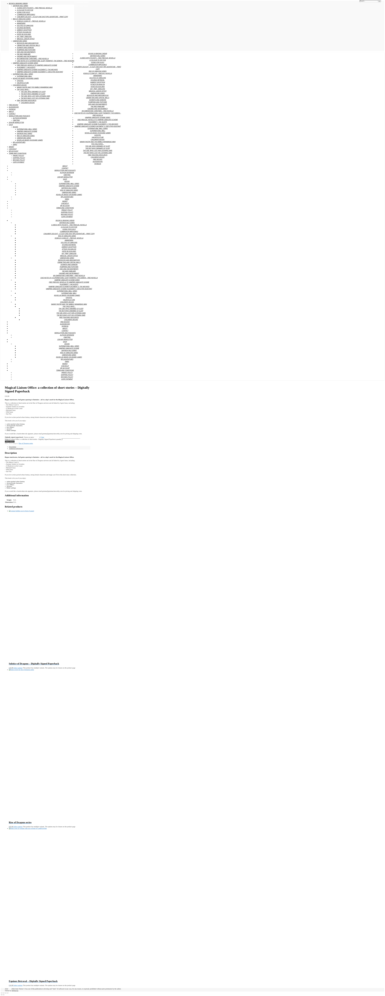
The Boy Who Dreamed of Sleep (33, 94)
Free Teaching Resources (26, 100)
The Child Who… (23, 89)
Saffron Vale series (24, 133)
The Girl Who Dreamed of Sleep (33, 92)
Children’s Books (20, 85)
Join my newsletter (16, 122)
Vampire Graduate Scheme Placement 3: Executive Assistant (40, 72)
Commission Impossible (26, 14)
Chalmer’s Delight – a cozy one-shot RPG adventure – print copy (42, 17)
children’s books (28, 103)
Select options (18, 668)
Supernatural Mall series (27, 129)
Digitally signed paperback (14, 437)
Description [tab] (12, 447)
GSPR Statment (18, 162)
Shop (11, 125)
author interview (20, 118)
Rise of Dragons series (22, 19)
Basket (11, 147)
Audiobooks (14, 107)
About (11, 111)
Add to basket (10, 441)
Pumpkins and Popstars (26, 50)
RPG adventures (19, 142)
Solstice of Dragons (25, 25)
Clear (42, 437)
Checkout (13, 149)
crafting (16, 120)
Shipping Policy (19, 158)
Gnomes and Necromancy (27, 56)
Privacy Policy (18, 155)
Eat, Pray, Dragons (24, 36)
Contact (12, 114)
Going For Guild (23, 12)
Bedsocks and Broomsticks (27, 43)
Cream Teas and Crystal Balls (28, 45)
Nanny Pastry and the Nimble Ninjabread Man (35, 87)
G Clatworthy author (81, 2)
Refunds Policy (19, 160)
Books (15, 127)
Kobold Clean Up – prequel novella (31, 21)
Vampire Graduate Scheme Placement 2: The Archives (37, 70)
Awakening (21, 23)
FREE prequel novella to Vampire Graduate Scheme (37, 65)
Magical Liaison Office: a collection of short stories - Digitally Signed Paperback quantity (33, 439)
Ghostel (20, 81)
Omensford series (20, 41)
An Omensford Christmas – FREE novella (33, 58)
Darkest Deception (24, 30)
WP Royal (15, 990)
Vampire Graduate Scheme (27, 131)
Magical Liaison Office (25, 39)
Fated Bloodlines (24, 34)
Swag (15, 144)
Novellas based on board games (26, 78)
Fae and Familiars (23, 54)
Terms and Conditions (17, 153)
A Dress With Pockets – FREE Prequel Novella (34, 8)
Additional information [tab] (16, 448)
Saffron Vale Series (20, 6)
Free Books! (13, 105)
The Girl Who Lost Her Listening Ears (35, 96)
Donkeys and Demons (25, 47)
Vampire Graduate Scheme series (25, 63)
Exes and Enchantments (26, 52)
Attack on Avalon (24, 32)
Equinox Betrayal (24, 28)
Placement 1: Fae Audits (26, 67)
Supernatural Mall (24, 76)
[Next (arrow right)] (3, 994)
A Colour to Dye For (25, 10)
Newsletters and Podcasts (19, 116)
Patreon (12, 109)
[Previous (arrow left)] (1, 994)
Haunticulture (23, 83)
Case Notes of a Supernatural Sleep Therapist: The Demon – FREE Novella (45, 61)
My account (13, 151)
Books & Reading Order (18, 3)
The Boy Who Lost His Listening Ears (35, 98)
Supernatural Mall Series (23, 74)
